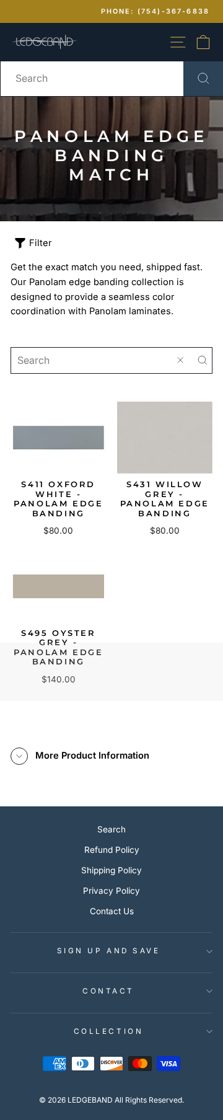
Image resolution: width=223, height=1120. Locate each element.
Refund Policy (111, 850)
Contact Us (112, 911)
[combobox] (111, 79)
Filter (40, 243)
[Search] (202, 361)
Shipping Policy (111, 870)
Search (111, 829)
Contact (108, 991)
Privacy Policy (111, 891)
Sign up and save (108, 950)
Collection (108, 1031)
